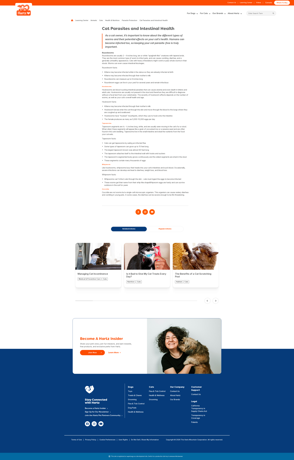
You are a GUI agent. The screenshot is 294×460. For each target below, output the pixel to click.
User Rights (123, 440)
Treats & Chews (135, 395)
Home (72, 20)
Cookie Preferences (107, 440)
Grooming (132, 399)
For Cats (204, 13)
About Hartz (233, 13)
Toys (130, 391)
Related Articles (128, 229)
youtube (100, 423)
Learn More (113, 353)
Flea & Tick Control (136, 403)
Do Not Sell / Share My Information (145, 440)
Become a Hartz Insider (95, 408)
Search (273, 13)
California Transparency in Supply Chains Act (199, 408)
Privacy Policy (90, 440)
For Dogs (191, 13)
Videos (258, 2)
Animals (94, 20)
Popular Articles (165, 229)
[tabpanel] (98, 265)
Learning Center (246, 2)
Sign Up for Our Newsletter (97, 412)
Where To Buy (282, 3)
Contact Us (232, 2)
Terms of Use (76, 440)
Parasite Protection (129, 20)
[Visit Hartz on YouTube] (152, 212)
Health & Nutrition (112, 20)
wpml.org (130, 456)
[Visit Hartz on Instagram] (145, 212)
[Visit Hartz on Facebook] (138, 212)
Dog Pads (132, 408)
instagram (94, 423)
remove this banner (176, 456)
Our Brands (217, 13)
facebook (87, 423)
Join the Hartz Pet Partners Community (102, 415)
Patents (194, 422)
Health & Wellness (135, 412)
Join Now (92, 353)
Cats (101, 20)
